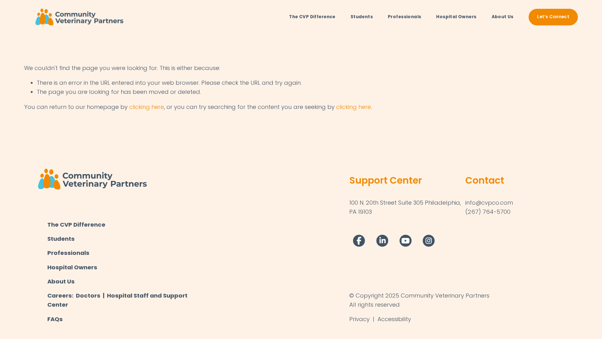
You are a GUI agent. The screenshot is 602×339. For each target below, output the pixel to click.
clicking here (146, 107)
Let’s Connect (553, 17)
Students (362, 17)
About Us (503, 17)
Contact (484, 180)
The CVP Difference (312, 17)
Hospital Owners (456, 17)
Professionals (404, 17)
